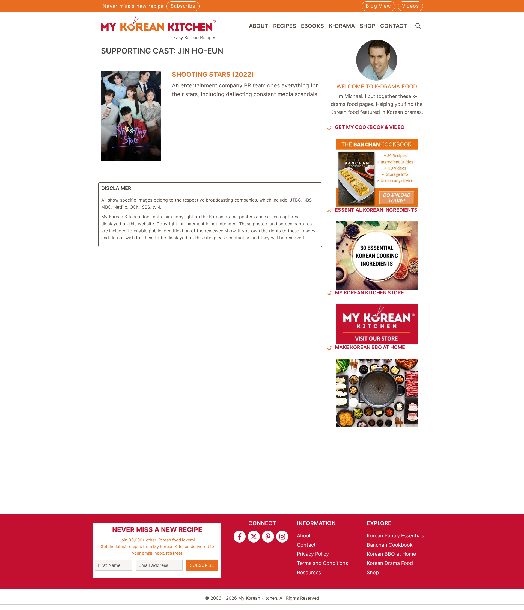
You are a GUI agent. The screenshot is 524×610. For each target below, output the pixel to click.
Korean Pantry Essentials (395, 535)
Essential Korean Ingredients (376, 210)
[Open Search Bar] (418, 26)
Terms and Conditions (322, 563)
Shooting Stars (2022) (213, 74)
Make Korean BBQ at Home (370, 347)
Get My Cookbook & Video (369, 127)
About (258, 26)
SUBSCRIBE (202, 565)
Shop (367, 26)
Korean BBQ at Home (391, 554)
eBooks (312, 26)
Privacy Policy (313, 554)
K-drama (342, 26)
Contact (393, 26)
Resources (309, 572)
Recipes (284, 26)
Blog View (378, 6)
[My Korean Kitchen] (158, 23)
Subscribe (183, 6)
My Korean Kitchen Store (369, 292)
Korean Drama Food (390, 563)
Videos (410, 6)
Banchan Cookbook (390, 545)
